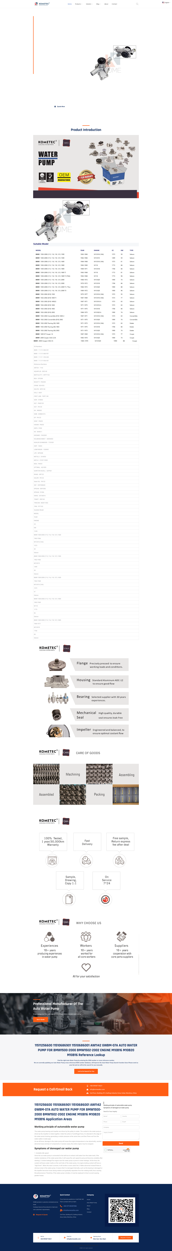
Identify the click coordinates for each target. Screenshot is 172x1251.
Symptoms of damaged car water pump (116, 1108)
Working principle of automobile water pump (117, 1105)
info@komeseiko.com (74, 1239)
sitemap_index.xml (80, 1245)
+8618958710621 (46, 1239)
